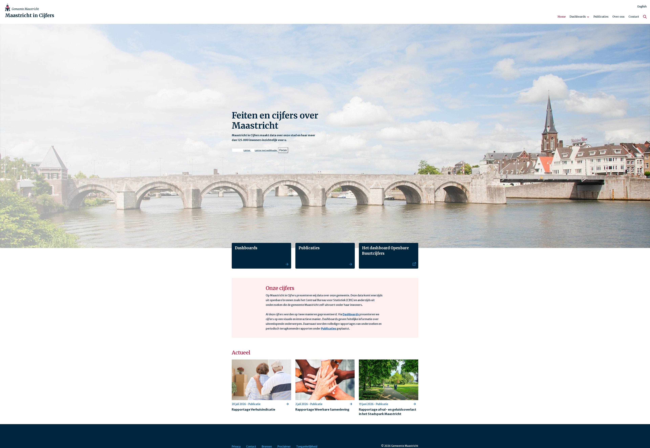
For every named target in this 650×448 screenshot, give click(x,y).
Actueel (241, 352)
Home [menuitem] (562, 16)
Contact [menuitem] (634, 16)
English (642, 6)
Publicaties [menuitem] (601, 16)
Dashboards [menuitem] (577, 18)
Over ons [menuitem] (618, 16)
